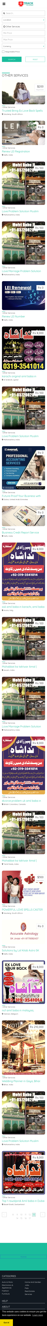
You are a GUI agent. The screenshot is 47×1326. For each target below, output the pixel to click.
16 (26, 1218)
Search (11, 59)
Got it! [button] (6, 1323)
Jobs (27, 1285)
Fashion (5, 1291)
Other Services (12, 26)
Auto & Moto (7, 1282)
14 (17, 1218)
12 (30, 1214)
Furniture (6, 1294)
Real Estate (30, 1291)
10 (21, 1214)
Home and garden (33, 1282)
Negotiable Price (12, 51)
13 (34, 1214)
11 (25, 1214)
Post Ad (23, 1257)
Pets (27, 1288)
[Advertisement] (23, 1251)
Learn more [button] (37, 1315)
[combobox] (23, 19)
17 (30, 1218)
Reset (35, 59)
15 (21, 1218)
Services (28, 1294)
